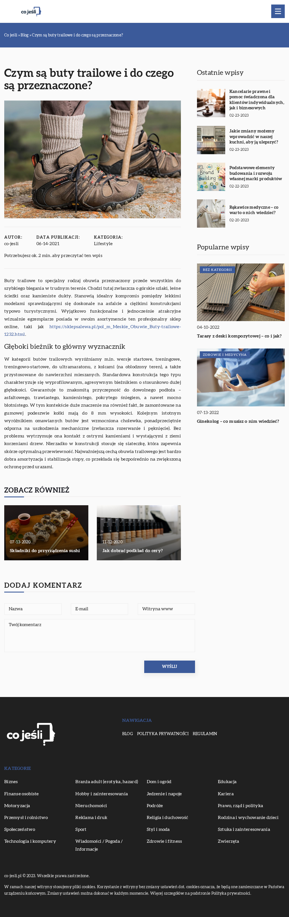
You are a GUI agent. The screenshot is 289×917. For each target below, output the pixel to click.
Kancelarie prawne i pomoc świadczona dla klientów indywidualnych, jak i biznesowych (256, 100)
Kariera (226, 794)
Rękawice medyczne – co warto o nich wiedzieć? (254, 210)
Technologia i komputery (30, 841)
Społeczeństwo (19, 829)
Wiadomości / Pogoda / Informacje (99, 845)
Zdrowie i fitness (164, 841)
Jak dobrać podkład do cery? (132, 550)
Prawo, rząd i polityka (240, 805)
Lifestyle (103, 243)
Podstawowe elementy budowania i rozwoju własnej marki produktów (255, 173)
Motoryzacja (17, 805)
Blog (127, 734)
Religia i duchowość (167, 817)
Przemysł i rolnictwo (26, 817)
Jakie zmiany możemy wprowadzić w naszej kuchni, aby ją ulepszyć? (253, 136)
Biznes (11, 781)
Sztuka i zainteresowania (244, 829)
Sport (81, 829)
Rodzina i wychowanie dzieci (248, 817)
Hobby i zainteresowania (101, 794)
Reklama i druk (91, 817)
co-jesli (11, 243)
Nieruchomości (91, 805)
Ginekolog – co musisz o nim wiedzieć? (238, 421)
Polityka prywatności (163, 734)
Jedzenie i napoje (164, 794)
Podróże (155, 805)
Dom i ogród (159, 781)
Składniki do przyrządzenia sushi (45, 550)
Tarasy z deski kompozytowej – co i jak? (239, 336)
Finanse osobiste (21, 794)
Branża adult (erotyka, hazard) (106, 781)
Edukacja (227, 781)
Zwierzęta (228, 841)
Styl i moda (158, 829)
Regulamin (205, 734)
